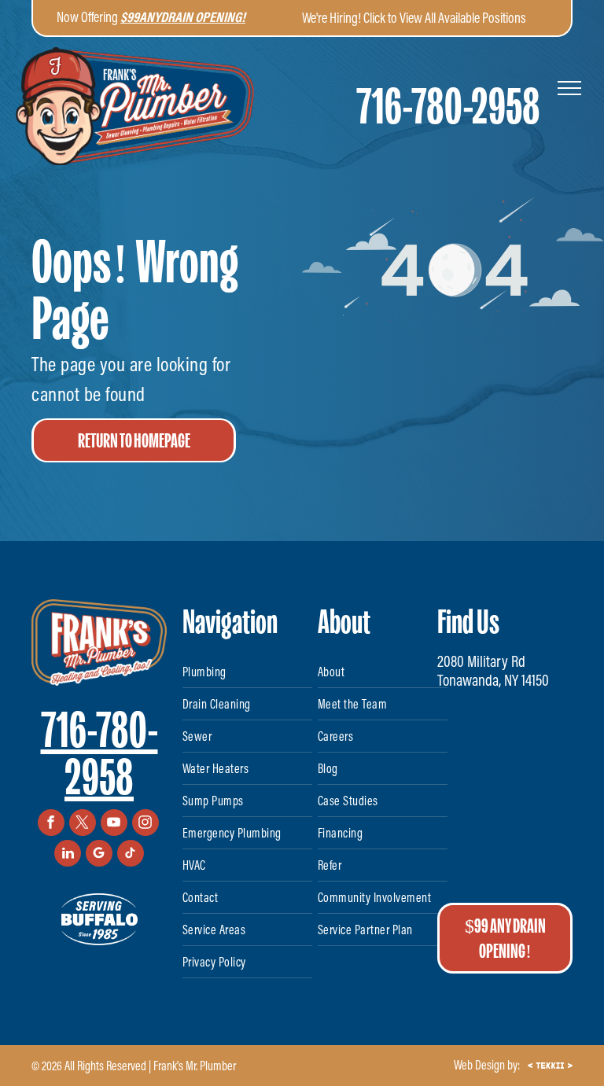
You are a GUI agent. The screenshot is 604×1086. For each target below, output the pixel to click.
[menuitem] (247, 672)
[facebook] (51, 824)
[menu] (569, 88)
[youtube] (114, 824)
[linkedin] (67, 855)
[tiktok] (130, 855)
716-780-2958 (99, 753)
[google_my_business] (99, 855)
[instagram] (145, 824)
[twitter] (82, 824)
